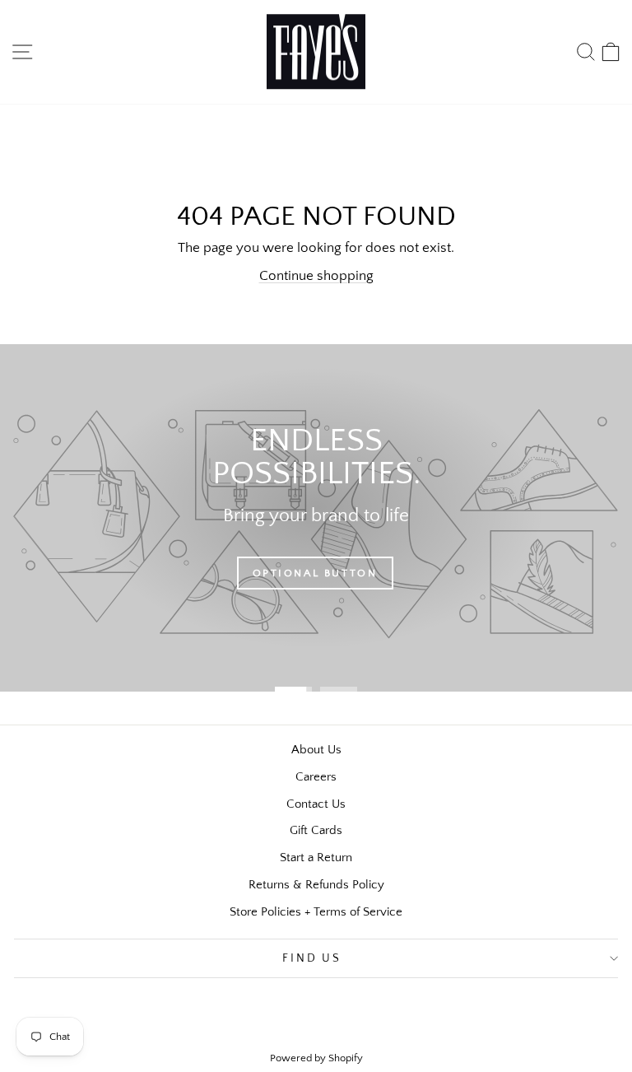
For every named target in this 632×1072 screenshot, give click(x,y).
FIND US (312, 958)
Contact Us (316, 804)
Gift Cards (316, 830)
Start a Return (316, 858)
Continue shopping (316, 275)
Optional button (315, 573)
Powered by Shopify (316, 1058)
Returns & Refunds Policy (316, 885)
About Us (316, 750)
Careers (316, 777)
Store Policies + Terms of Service (316, 912)
